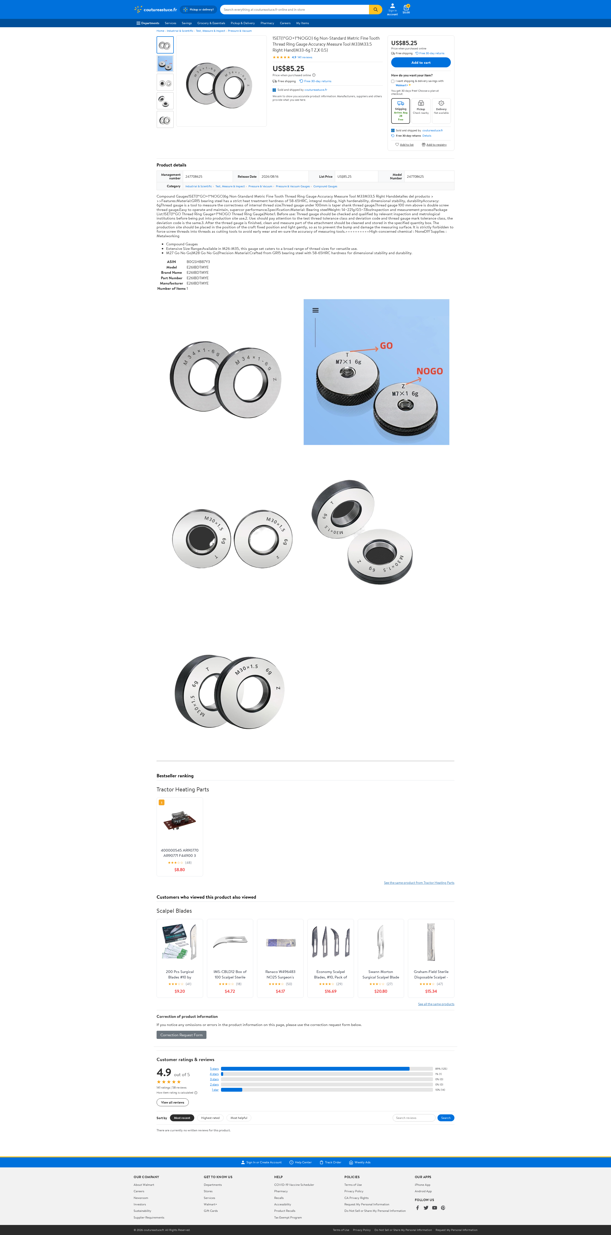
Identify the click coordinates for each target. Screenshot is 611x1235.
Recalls (279, 1198)
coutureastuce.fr (316, 89)
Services (170, 23)
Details (426, 135)
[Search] (375, 9)
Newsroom (141, 1198)
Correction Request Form (181, 1034)
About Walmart (144, 1184)
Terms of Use (353, 1184)
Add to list (407, 144)
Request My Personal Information (366, 1204)
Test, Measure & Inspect (210, 31)
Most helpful (239, 1118)
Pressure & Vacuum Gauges (293, 186)
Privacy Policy (353, 1191)
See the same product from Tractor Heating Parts (419, 882)
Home (160, 31)
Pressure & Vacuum (240, 31)
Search (446, 1118)
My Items (302, 23)
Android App (423, 1191)
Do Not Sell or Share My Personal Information (375, 1210)
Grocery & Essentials (211, 23)
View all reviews (172, 1102)
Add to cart (421, 62)
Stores (208, 1191)
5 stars (214, 1068)
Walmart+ (210, 1204)
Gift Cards (211, 1210)
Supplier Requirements (149, 1217)
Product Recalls (284, 1210)
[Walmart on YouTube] (434, 1208)
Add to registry (437, 144)
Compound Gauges (325, 186)
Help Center (303, 1162)
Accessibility (282, 1204)
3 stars (214, 1079)
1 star (215, 1089)
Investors (140, 1204)
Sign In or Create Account (264, 1162)
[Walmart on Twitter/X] (426, 1208)
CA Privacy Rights (356, 1198)
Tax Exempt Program (288, 1217)
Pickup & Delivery (243, 23)
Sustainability (142, 1210)
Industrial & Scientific (180, 31)
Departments (150, 23)
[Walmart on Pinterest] (443, 1208)
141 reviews (305, 57)
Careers (285, 23)
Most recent (182, 1118)
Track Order (333, 1162)
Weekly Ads (362, 1162)
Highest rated (210, 1118)
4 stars (214, 1074)
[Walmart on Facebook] (417, 1208)
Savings (187, 23)
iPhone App (422, 1184)
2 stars (214, 1084)
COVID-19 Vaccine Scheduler (294, 1184)
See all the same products (436, 1004)
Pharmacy (267, 23)
